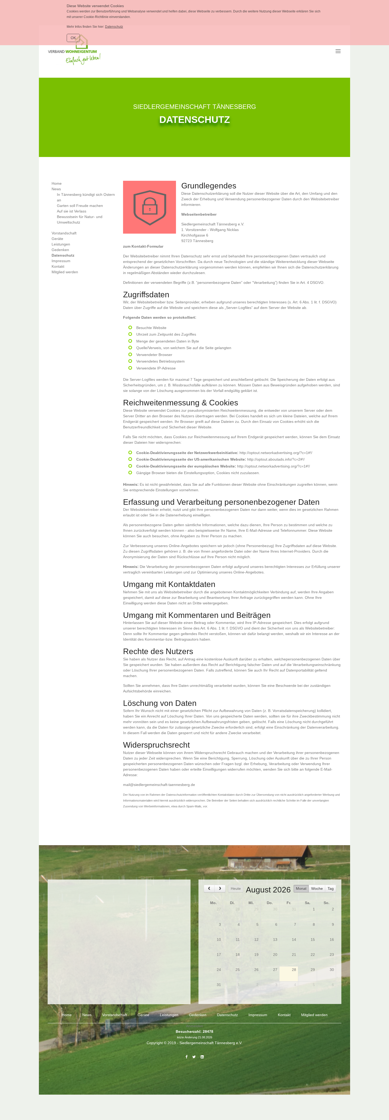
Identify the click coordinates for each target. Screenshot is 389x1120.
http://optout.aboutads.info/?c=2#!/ (276, 459)
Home (57, 183)
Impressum (61, 261)
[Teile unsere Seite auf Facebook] (186, 1057)
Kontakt (58, 266)
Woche (317, 888)
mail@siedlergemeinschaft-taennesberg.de (159, 785)
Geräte (57, 239)
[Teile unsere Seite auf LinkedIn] (202, 1057)
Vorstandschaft (64, 233)
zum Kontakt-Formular (143, 246)
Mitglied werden (65, 272)
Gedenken (60, 250)
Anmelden (194, 1026)
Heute (236, 888)
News (56, 189)
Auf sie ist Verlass (71, 211)
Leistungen (61, 244)
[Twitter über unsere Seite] (194, 1057)
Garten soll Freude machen (80, 205)
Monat (301, 888)
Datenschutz (114, 27)
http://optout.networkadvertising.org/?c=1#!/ (275, 453)
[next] (219, 888)
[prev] (209, 888)
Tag (331, 888)
